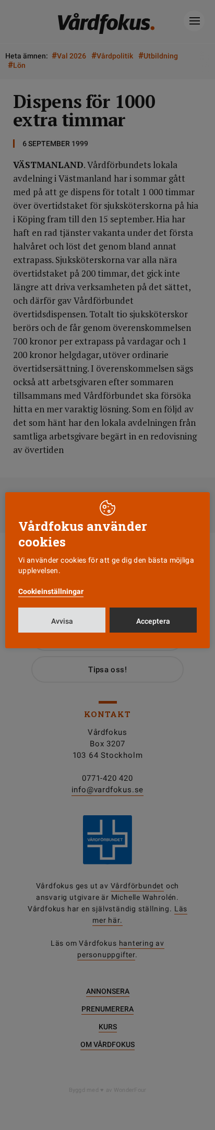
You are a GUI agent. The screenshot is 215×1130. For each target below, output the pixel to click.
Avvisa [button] (62, 621)
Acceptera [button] (153, 621)
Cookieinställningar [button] (50, 591)
